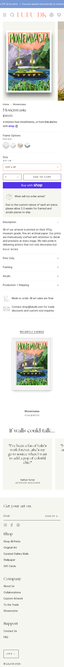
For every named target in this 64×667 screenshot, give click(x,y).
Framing (7, 267)
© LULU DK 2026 (12, 664)
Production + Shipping (16, 285)
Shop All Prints (12, 541)
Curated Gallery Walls (16, 554)
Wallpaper (9, 560)
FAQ (6, 637)
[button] (12, 14)
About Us (9, 586)
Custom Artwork (13, 598)
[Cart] (59, 14)
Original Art (10, 547)
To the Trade (11, 605)
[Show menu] (4, 14)
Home (6, 104)
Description (9, 222)
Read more (10, 249)
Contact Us (10, 631)
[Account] (51, 14)
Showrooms (11, 611)
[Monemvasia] (32, 365)
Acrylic (6, 276)
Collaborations (12, 592)
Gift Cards (10, 566)
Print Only (8, 258)
